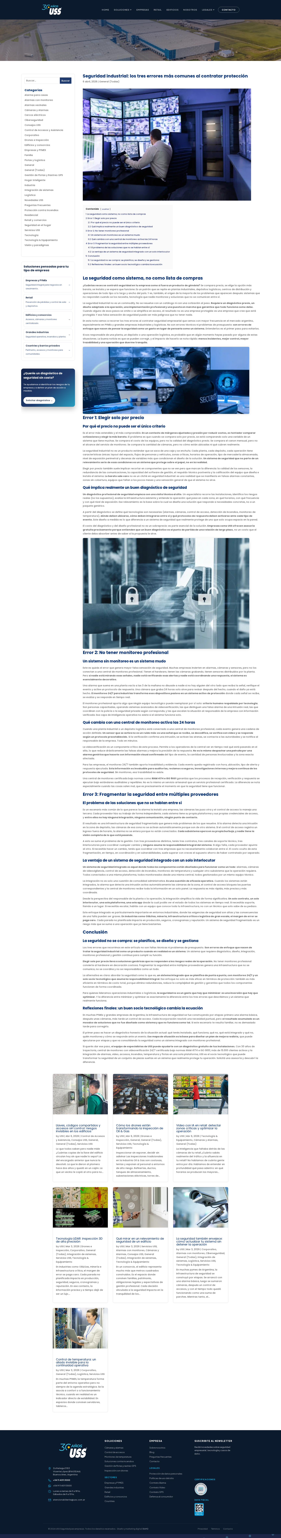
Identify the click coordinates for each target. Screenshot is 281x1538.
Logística (30, 195)
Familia (29, 155)
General (29, 165)
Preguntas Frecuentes (38, 205)
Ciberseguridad (34, 120)
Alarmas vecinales (36, 105)
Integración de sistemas (39, 190)
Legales (207, 9)
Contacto (229, 9)
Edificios (172, 9)
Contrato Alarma (157, 1482)
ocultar (105, 209)
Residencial (31, 215)
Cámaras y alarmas (114, 1447)
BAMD (145, 1529)
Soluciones (121, 9)
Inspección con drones (116, 1470)
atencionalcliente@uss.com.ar (69, 1499)
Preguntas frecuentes (160, 1456)
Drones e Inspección (37, 140)
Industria (30, 185)
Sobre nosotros (157, 1447)
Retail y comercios (36, 220)
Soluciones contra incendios (119, 1461)
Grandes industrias (114, 1487)
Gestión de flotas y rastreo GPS (120, 1466)
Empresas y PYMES (35, 150)
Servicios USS (32, 230)
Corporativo (32, 135)
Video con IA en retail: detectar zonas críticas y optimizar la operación (198, 1128)
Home (105, 9)
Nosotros (190, 9)
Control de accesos (115, 1452)
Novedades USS (34, 200)
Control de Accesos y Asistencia (44, 130)
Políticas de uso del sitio (161, 1478)
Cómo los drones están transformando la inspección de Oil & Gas (139, 1128)
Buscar (65, 80)
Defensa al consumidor (161, 1496)
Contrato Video (157, 1487)
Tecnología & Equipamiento (41, 240)
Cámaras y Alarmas (36, 110)
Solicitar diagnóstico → (39, 400)
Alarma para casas (36, 95)
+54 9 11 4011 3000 (62, 1485)
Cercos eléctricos (35, 115)
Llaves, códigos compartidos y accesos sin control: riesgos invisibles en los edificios (78, 1128)
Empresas (142, 9)
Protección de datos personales (165, 1473)
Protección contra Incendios (41, 210)
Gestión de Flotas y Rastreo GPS (44, 175)
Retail (158, 9)
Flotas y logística (35, 160)
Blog (151, 1452)
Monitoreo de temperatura (118, 1456)
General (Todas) (35, 170)
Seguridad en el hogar (38, 225)
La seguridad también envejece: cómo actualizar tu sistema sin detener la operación (199, 1241)
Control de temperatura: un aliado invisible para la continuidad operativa (76, 1362)
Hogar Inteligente (35, 180)
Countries (110, 1501)
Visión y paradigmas (37, 245)
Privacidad (203, 1529)
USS (62, 1136)
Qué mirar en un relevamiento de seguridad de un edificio (140, 1240)
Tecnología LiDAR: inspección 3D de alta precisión (79, 1240)
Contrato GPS (156, 1492)
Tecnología (31, 235)
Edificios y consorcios (37, 145)
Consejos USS (32, 125)
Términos (215, 1529)
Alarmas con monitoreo (39, 100)
